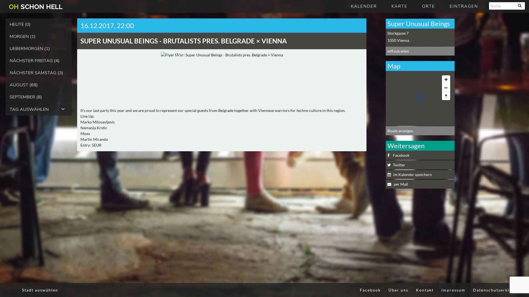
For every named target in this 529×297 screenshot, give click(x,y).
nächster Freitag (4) (35, 61)
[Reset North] (446, 96)
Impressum (453, 290)
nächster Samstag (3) (36, 73)
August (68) (24, 85)
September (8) (26, 97)
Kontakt (425, 290)
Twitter (399, 165)
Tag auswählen (29, 109)
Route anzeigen (400, 130)
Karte (399, 6)
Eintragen (464, 6)
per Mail (400, 184)
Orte (428, 6)
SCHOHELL (36, 7)
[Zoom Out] (446, 88)
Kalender (364, 6)
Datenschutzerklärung (497, 290)
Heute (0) (20, 24)
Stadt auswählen (40, 290)
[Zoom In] (446, 79)
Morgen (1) (23, 37)
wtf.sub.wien (398, 51)
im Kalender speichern (412, 174)
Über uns (398, 290)
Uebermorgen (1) (30, 49)
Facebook (401, 155)
